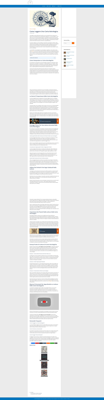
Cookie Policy (49, 398)
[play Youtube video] (44, 301)
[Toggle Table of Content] (54, 58)
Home (31, 28)
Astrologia (34, 28)
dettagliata (50, 280)
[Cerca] (73, 43)
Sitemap (68, 398)
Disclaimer (65, 398)
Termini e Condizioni (60, 398)
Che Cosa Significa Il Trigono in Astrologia (36, 393)
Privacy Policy (44, 398)
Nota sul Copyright (54, 398)
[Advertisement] (61, 2)
